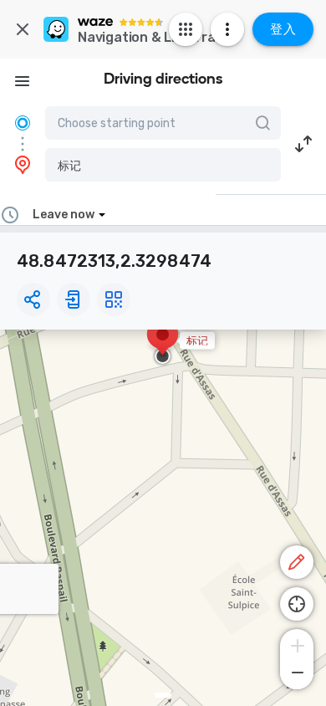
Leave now (63, 214)
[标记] (162, 343)
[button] (163, 165)
